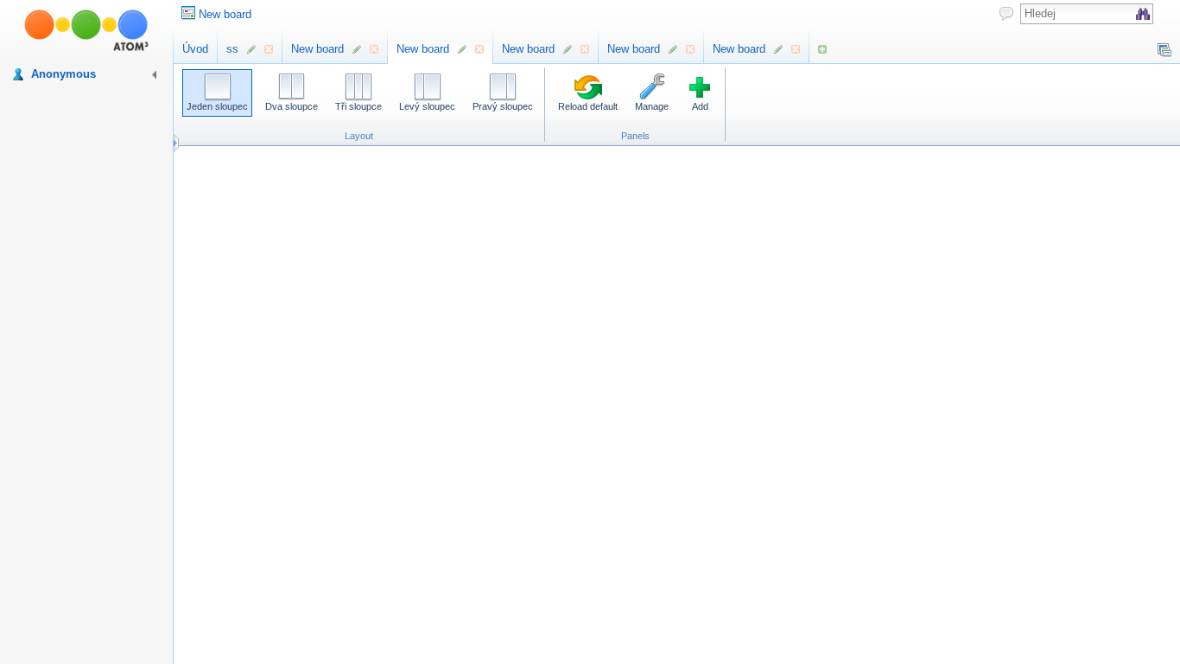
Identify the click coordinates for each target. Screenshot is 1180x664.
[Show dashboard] (1164, 50)
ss (232, 48)
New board (225, 14)
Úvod (195, 48)
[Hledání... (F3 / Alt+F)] (1142, 13)
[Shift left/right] (180, 143)
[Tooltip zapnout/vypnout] (1006, 13)
